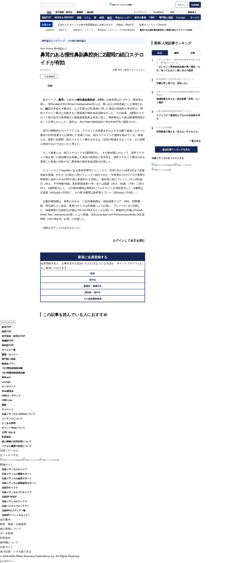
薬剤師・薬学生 (93, 292)
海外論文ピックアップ (83, 30)
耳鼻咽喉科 (50, 76)
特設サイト (64, 30)
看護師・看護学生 (92, 285)
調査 (172, 12)
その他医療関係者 (92, 298)
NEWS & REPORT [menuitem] (64, 17)
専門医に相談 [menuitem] (166, 17)
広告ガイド (6, 547)
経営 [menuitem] (102, 17)
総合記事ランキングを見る (176, 149)
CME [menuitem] (151, 17)
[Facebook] (163, 164)
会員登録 (195, 4)
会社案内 (5, 519)
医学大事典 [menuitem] (140, 17)
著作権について (9, 542)
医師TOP (50, 30)
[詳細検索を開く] (74, 4)
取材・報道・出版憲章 (13, 524)
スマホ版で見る (22, 551)
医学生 (92, 279)
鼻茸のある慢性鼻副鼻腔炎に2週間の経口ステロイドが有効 (166, 30)
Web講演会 (158, 12)
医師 (49, 12)
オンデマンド (140, 12)
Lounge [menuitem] (180, 17)
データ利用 (6, 533)
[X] (182, 164)
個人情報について (10, 528)
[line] (161, 169)
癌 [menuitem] (95, 17)
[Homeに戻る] (42, 12)
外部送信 (5, 538)
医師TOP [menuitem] (46, 17)
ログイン (182, 4)
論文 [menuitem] (109, 17)
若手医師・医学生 (63, 12)
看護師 (80, 12)
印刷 (50, 85)
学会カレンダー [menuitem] (123, 17)
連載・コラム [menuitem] (84, 17)
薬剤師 (90, 12)
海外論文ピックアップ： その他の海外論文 (116, 30)
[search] (56, 4)
